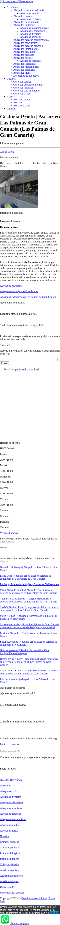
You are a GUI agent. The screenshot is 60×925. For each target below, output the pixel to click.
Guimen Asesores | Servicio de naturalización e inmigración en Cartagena (24, 652)
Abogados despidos (23, 54)
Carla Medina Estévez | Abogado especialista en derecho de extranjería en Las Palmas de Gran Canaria (29, 672)
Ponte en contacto (9, 744)
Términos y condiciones (34, 898)
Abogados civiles (22, 16)
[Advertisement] (30, 403)
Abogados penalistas (24, 69)
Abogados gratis (21, 72)
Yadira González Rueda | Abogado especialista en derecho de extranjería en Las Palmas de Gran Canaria (28, 600)
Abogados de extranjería (26, 22)
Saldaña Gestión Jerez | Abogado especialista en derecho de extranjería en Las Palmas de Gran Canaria (29, 609)
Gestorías (11, 78)
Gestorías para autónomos (26, 90)
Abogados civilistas (30, 19)
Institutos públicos (9, 858)
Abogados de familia (24, 25)
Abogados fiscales (22, 57)
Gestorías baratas (22, 81)
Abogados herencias (30, 36)
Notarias (11, 96)
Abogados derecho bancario (28, 45)
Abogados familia (9, 825)
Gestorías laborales (23, 87)
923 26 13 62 (7, 151)
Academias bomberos (11, 875)
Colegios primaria (9, 847)
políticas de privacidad (27, 369)
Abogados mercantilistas (26, 66)
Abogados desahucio (24, 51)
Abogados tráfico (9, 830)
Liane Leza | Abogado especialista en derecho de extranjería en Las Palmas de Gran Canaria (25, 577)
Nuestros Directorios (11, 779)
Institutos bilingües (10, 853)
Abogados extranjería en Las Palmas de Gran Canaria (28, 297)
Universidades (7, 887)
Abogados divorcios (30, 33)
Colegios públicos (9, 841)
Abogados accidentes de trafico (29, 10)
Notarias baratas (21, 99)
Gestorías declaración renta (27, 84)
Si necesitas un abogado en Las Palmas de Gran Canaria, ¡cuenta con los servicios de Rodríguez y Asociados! (30, 626)
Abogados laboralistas (24, 63)
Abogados (12, 7)
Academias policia (9, 870)
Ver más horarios (9, 533)
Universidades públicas (12, 892)
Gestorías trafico (21, 93)
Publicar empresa (20, 923)
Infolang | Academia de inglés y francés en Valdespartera (29, 584)
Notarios (17, 102)
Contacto (11, 108)
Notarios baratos (21, 105)
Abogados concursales (25, 42)
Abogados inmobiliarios (25, 48)
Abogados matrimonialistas (34, 28)
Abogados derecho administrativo (31, 39)
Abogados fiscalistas (31, 60)
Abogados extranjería (11, 285)
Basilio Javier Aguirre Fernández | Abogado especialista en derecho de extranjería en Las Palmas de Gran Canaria (29, 661)
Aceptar (54, 912)
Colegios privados (9, 864)
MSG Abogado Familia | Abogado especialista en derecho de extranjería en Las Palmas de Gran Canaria (28, 591)
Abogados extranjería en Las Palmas (19, 291)
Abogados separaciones (32, 31)
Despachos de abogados (26, 75)
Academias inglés (9, 881)
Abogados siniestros (30, 13)
